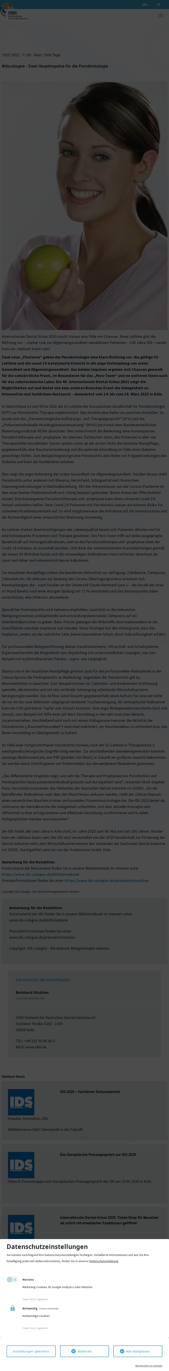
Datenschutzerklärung (103, 1261)
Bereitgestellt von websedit (148, 1365)
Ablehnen (84, 1351)
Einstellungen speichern (31, 1351)
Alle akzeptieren (138, 1351)
